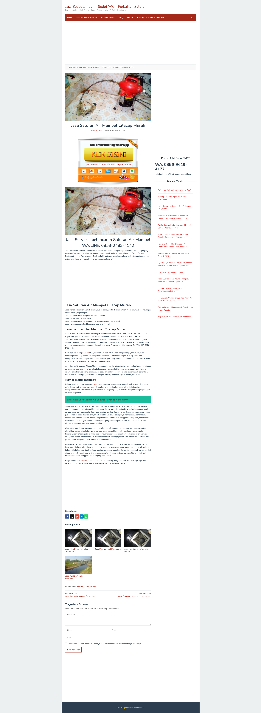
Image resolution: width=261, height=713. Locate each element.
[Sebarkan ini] (67, 516)
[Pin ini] (77, 516)
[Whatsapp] (86, 516)
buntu (96, 384)
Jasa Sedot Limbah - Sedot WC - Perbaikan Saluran (105, 6)
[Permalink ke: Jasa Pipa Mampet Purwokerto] (108, 538)
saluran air (85, 460)
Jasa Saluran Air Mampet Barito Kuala (80, 594)
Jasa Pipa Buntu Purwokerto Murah (136, 550)
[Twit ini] (72, 516)
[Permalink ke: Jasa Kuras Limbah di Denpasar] (78, 565)
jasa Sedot (85, 352)
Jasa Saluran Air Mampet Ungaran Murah (134, 594)
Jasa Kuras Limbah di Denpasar (74, 577)
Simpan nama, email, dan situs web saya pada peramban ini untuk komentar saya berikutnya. (104, 643)
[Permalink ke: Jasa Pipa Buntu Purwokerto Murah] (137, 538)
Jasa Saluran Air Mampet (86, 586)
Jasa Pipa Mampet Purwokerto (108, 548)
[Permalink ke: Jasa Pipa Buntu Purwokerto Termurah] (78, 538)
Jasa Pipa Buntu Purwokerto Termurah (77, 550)
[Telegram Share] (82, 516)
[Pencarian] (192, 17)
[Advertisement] (130, 43)
